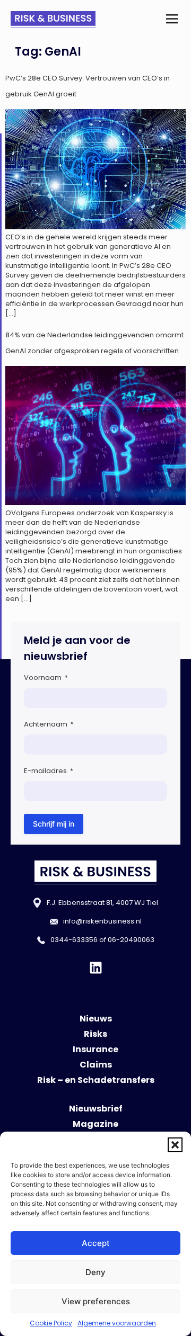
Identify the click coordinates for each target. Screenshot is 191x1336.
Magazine (95, 1124)
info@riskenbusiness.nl (102, 921)
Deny (95, 1272)
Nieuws (96, 1018)
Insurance (95, 1049)
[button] (175, 1145)
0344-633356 (74, 940)
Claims (96, 1065)
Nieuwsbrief (96, 1108)
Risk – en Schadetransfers (95, 1080)
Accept (96, 1243)
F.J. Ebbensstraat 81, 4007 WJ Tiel (102, 903)
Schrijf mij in (53, 823)
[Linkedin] (95, 967)
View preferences (96, 1301)
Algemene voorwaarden (116, 1323)
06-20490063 (131, 940)
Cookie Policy (51, 1323)
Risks (95, 1034)
